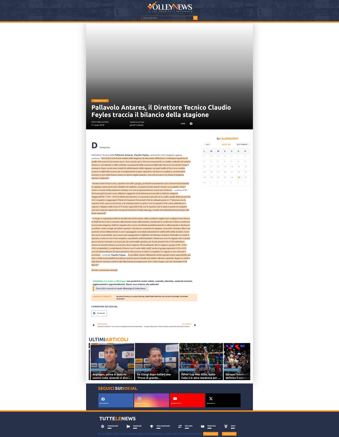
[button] (191, 124)
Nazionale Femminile (231, 369)
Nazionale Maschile (98, 369)
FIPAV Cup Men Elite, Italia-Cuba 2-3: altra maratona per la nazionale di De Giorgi (200, 378)
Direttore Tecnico (153, 296)
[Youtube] (175, 398)
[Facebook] (103, 399)
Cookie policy (229, 433)
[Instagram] (139, 398)
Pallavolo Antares (170, 296)
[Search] (195, 18)
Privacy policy (210, 433)
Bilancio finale (123, 296)
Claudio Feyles (137, 296)
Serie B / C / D (100, 101)
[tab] (111, 426)
